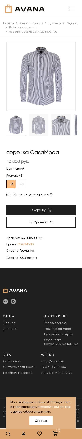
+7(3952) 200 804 (53, 367)
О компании (12, 361)
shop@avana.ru (52, 361)
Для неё (9, 323)
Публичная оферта (58, 334)
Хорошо (41, 421)
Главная (8, 23)
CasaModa (26, 244)
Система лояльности (19, 367)
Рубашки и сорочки (22, 27)
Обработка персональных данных (61, 341)
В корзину (38, 210)
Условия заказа (55, 323)
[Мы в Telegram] (5, 302)
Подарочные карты (18, 373)
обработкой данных (55, 407)
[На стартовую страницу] (15, 290)
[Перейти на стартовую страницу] (25, 8)
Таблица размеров (58, 329)
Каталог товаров (31, 23)
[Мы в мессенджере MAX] (13, 302)
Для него (55, 23)
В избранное (39, 222)
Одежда (72, 23)
